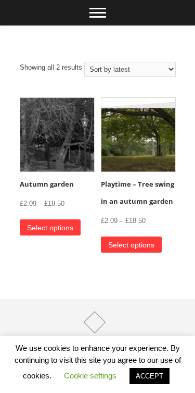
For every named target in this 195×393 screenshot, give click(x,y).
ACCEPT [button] (149, 376)
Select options (50, 228)
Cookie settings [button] (90, 375)
